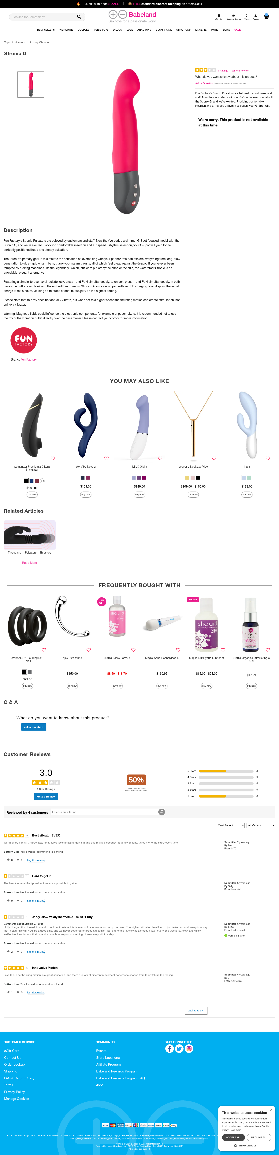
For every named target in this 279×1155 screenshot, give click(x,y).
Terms (8, 1085)
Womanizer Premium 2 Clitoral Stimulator (32, 468)
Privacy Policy (14, 1092)
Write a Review (240, 70)
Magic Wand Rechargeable (162, 658)
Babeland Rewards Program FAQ (120, 1078)
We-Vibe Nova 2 (86, 466)
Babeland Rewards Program (117, 1071)
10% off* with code (97, 4)
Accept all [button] (233, 1137)
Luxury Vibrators (40, 42)
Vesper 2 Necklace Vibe (193, 466)
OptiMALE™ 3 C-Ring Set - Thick (27, 659)
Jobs (99, 1085)
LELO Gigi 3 (139, 466)
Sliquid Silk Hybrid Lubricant (206, 658)
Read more (235, 1130)
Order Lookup (14, 1064)
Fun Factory (28, 359)
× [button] (271, 1109)
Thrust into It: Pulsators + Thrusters (29, 552)
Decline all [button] (259, 1137)
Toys (7, 42)
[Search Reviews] (161, 812)
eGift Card (11, 1051)
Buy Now (32, 494)
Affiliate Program (108, 1064)
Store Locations (108, 1058)
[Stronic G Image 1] (126, 141)
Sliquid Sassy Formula (117, 658)
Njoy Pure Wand (72, 658)
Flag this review (36, 860)
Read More (29, 563)
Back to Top (194, 1010)
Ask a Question (204, 83)
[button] (26, 481)
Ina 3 (247, 466)
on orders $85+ (165, 4)
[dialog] (246, 1128)
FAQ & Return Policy (19, 1078)
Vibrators (20, 42)
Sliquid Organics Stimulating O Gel (251, 659)
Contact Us (12, 1058)
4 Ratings (223, 70)
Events (101, 1051)
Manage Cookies (16, 1099)
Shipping (10, 1071)
